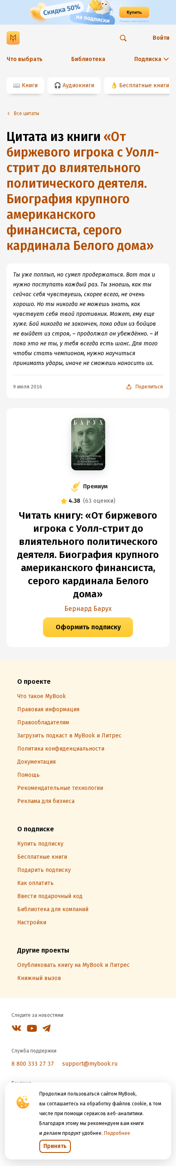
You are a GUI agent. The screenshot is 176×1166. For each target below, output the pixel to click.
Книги (30, 85)
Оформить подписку (88, 627)
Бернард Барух (88, 608)
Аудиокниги (78, 85)
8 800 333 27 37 (32, 1063)
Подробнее (117, 1133)
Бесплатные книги (144, 85)
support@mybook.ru (89, 1063)
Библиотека (88, 59)
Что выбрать (25, 59)
